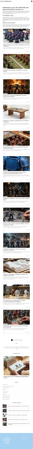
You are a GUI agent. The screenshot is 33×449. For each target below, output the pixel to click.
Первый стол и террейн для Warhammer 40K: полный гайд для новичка (16, 121)
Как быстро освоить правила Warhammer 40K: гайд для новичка (15, 70)
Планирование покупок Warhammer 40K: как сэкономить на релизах (17, 419)
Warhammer (4, 394)
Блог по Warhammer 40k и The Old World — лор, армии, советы (7, 1)
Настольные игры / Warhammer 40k (8, 386)
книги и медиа (5, 392)
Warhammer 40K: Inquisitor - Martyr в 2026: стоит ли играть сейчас (16, 199)
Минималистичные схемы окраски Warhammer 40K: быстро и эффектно (16, 45)
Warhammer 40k (5, 384)
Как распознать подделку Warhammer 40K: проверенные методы (16, 377)
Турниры (4, 389)
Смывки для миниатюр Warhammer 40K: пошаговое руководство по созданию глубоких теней (14, 173)
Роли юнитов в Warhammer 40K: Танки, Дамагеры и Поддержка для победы (14, 249)
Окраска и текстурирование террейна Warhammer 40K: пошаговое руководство (15, 275)
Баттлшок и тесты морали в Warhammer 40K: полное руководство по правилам (15, 96)
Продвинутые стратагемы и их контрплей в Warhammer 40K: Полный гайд (15, 326)
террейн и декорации (6, 397)
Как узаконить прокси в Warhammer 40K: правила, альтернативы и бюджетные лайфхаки (14, 301)
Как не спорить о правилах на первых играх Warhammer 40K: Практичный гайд (15, 147)
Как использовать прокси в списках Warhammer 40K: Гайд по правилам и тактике (16, 224)
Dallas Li (4, 51)
